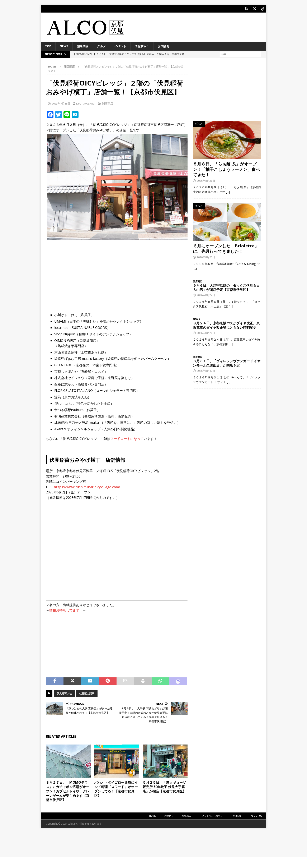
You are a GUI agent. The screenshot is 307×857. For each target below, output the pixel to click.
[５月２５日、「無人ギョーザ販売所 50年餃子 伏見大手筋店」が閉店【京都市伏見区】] (165, 761)
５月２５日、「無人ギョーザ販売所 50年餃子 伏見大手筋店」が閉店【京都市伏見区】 (164, 786)
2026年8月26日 (206, 181)
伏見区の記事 (86, 693)
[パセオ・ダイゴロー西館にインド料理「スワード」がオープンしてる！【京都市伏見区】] (116, 761)
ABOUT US (256, 815)
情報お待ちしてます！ (66, 610)
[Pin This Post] (107, 681)
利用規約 (237, 815)
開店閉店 (83, 46)
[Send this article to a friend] (125, 681)
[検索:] (240, 54)
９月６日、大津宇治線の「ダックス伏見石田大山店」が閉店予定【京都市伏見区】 (226, 287)
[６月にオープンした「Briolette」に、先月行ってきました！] (227, 222)
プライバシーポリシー (213, 815)
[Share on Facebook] (54, 681)
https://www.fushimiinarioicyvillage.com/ (87, 487)
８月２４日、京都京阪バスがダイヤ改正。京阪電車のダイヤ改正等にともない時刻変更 (226, 325)
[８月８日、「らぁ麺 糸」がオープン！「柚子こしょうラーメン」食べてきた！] (227, 140)
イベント (120, 46)
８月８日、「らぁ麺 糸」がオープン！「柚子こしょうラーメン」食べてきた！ (226, 169)
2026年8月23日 (206, 257)
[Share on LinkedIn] (90, 681)
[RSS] (246, 9)
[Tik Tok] (262, 9)
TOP (48, 46)
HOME (152, 815)
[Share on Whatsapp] (160, 681)
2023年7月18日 (61, 103)
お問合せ (164, 46)
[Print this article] (143, 681)
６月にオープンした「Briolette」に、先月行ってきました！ (226, 248)
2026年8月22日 (206, 295)
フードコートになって (127, 438)
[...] (228, 192)
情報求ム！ (142, 46)
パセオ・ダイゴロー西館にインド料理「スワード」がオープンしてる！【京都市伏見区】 (116, 789)
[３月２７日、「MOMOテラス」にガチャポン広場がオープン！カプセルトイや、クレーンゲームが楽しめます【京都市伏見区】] (68, 761)
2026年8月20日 (206, 333)
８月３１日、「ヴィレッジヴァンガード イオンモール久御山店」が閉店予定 (227, 363)
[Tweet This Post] (72, 681)
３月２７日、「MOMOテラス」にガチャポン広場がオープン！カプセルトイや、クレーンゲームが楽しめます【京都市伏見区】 (67, 791)
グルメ (101, 46)
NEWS (64, 46)
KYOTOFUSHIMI (85, 103)
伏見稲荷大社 (64, 693)
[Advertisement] (117, 273)
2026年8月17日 (206, 371)
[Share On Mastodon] (178, 681)
